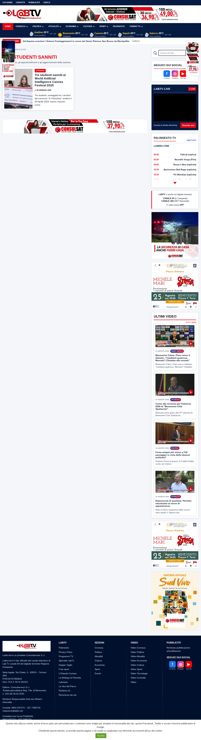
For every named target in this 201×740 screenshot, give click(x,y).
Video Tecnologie (139, 673)
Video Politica (137, 652)
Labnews (63, 682)
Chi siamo (7, 2)
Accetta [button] (100, 736)
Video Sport (136, 669)
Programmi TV (66, 656)
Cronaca (21, 26)
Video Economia (139, 660)
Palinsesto (119, 26)
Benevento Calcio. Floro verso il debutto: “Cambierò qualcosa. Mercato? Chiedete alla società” (172, 358)
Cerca (46, 2)
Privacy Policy (65, 652)
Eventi (98, 673)
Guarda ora (188, 125)
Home (8, 26)
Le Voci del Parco (67, 686)
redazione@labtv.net (13, 711)
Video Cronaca (138, 647)
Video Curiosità (138, 677)
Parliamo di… (65, 690)
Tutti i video (191, 322)
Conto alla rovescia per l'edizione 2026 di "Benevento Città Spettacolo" (173, 406)
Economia (71, 26)
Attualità (53, 26)
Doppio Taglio (65, 665)
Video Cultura (137, 665)
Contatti (20, 2)
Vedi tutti (191, 140)
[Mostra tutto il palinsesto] (175, 183)
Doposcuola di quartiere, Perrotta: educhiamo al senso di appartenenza (173, 503)
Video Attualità (138, 656)
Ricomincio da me (67, 695)
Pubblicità (34, 2)
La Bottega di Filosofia (70, 677)
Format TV (135, 26)
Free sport (64, 669)
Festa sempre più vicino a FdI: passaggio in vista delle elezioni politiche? (172, 455)
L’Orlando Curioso (68, 673)
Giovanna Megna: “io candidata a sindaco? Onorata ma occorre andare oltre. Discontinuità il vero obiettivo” (81, 41)
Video (133, 682)
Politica (37, 26)
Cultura (87, 26)
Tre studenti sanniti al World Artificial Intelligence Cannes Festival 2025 (50, 80)
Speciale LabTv (66, 660)
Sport (102, 26)
